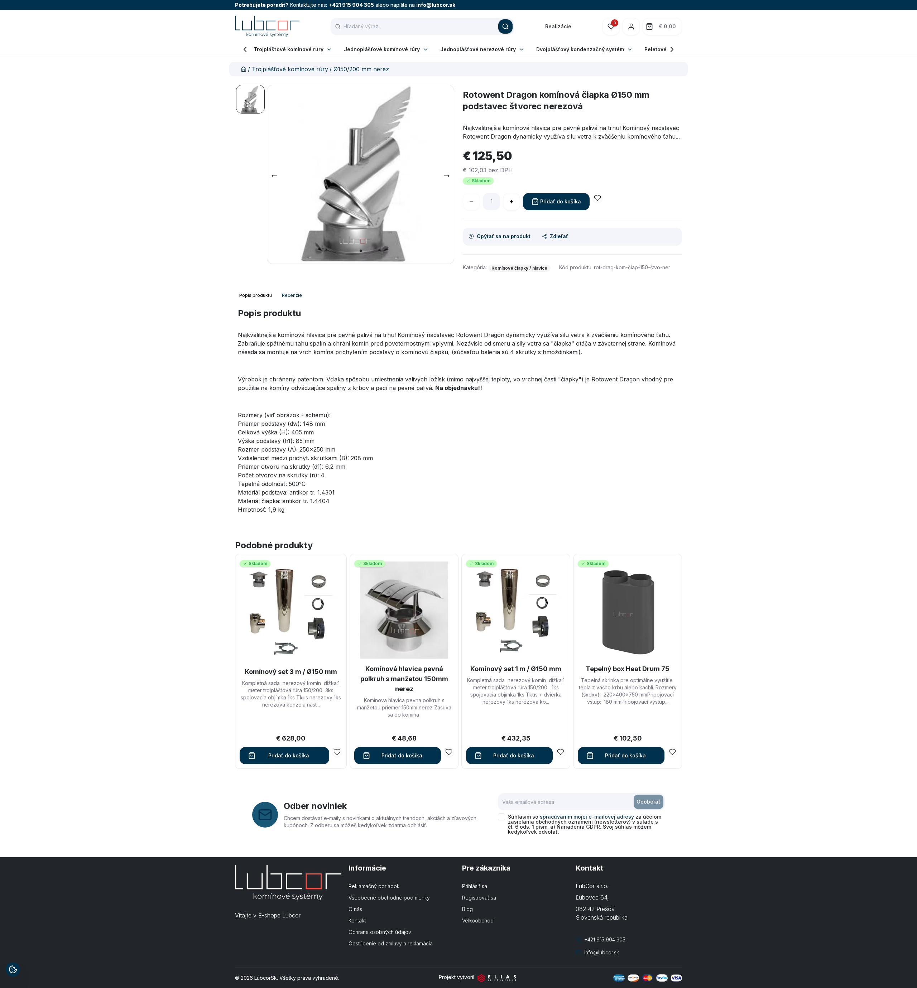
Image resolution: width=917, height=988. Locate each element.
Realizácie (558, 26)
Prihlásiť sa (474, 886)
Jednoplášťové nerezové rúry (478, 49)
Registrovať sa (479, 898)
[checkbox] (501, 816)
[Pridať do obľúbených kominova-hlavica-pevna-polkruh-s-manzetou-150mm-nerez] (449, 752)
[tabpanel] (458, 414)
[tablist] (271, 295)
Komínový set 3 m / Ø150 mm (291, 671)
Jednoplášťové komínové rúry (382, 49)
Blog (467, 909)
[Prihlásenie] (631, 26)
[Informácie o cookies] (13, 969)
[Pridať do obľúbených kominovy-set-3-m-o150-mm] (337, 752)
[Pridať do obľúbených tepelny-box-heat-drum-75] (672, 752)
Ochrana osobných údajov (380, 932)
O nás (355, 909)
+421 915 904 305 (351, 5)
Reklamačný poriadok (374, 886)
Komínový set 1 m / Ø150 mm (515, 669)
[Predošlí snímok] (274, 176)
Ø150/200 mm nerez (361, 69)
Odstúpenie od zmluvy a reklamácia (391, 943)
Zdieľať (559, 236)
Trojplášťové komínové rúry (288, 49)
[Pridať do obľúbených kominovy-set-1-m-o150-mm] (561, 752)
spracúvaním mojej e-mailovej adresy (587, 817)
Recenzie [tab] (292, 295)
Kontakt (357, 920)
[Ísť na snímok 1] (250, 99)
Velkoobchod (478, 920)
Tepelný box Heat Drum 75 (627, 669)
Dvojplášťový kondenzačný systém (580, 49)
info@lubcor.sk (435, 5)
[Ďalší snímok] (446, 176)
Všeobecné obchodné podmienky (389, 898)
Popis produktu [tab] (255, 295)
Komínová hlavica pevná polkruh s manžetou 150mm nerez (404, 679)
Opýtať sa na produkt (503, 236)
